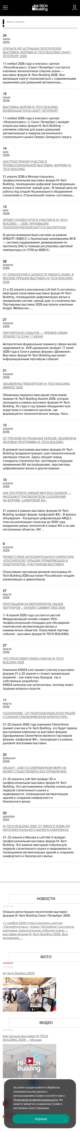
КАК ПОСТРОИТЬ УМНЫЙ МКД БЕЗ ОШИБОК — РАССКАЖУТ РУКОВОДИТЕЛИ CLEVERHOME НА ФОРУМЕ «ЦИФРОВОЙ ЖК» (37, 497)
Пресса (10, 22)
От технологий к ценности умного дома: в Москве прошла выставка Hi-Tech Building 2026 (38, 279)
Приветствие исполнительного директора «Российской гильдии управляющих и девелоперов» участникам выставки (38, 561)
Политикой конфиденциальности (35, 1100)
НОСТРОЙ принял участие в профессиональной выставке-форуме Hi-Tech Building (37, 166)
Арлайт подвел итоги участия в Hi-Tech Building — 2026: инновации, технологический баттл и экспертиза (35, 224)
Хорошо (41, 1119)
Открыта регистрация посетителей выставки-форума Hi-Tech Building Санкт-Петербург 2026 (37, 53)
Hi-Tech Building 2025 (19, 973)
